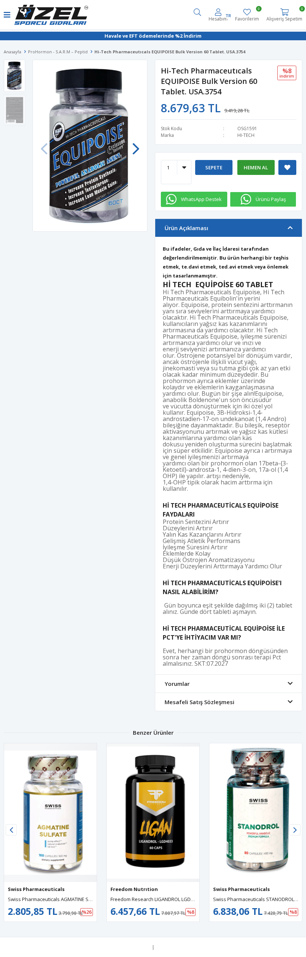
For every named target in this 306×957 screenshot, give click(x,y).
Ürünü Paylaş (271, 199)
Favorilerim (247, 15)
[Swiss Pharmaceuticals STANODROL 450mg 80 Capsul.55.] (255, 812)
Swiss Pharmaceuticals (36, 889)
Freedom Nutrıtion (134, 889)
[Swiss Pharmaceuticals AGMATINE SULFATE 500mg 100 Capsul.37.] (50, 812)
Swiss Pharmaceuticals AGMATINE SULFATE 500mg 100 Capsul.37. (80, 899)
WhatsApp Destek (201, 199)
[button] (135, 145)
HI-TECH (246, 135)
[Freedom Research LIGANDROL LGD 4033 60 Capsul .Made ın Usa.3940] (153, 812)
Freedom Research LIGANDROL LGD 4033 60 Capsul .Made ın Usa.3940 (189, 899)
